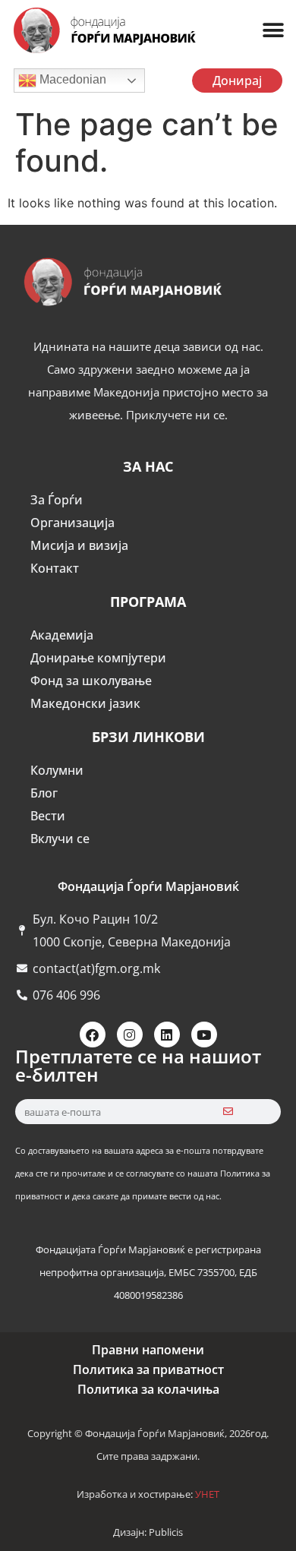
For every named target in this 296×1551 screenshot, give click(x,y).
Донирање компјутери (98, 657)
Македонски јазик (85, 703)
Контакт (54, 568)
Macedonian (71, 79)
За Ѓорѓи (56, 499)
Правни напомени (148, 1349)
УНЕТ (207, 1494)
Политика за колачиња (148, 1389)
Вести (47, 815)
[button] (273, 31)
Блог (44, 793)
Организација (72, 522)
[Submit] (228, 1111)
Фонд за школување (91, 680)
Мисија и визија (79, 545)
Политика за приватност (148, 1369)
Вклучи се (60, 838)
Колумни (56, 770)
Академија (61, 635)
